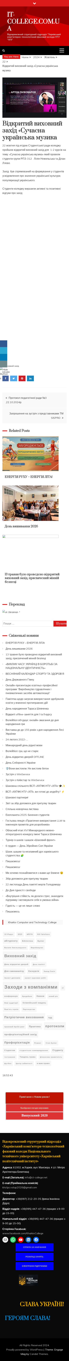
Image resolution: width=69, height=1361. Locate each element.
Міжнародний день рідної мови (24, 745)
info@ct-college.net (36, 1177)
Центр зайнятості (24, 1063)
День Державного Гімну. (20, 679)
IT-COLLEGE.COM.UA (33, 22)
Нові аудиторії (11, 1003)
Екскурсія (33, 971)
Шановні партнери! (17, 797)
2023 (20, 934)
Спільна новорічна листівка (22, 809)
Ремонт (37, 1043)
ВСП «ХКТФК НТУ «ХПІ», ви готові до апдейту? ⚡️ (35, 791)
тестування (9, 1057)
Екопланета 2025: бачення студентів (27, 814)
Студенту (57, 1050)
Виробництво (37, 948)
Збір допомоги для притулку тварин (27, 878)
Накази (40, 996)
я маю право (43, 1063)
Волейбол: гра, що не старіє (22, 751)
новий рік (53, 996)
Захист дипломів (12, 978)
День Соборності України (20, 762)
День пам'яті (39, 964)
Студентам (9, 1050)
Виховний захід (12, 366)
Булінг (41, 941)
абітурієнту (11, 940)
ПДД (50, 1018)
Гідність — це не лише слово (23, 905)
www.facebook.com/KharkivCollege (22, 1233)
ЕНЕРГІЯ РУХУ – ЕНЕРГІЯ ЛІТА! (28, 477)
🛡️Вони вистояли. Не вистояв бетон (27, 768)
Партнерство (29, 1009)
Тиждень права (27, 1057)
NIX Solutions (43, 934)
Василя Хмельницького (15, 948)
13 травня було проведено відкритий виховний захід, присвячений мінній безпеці (32, 578)
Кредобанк (27, 996)
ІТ (63, 988)
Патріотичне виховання (24, 1017)
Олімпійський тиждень (34, 1003)
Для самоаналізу (14, 971)
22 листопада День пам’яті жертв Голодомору (33, 884)
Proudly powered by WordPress (24, 1349)
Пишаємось (13, 911)
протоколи (54, 1026)
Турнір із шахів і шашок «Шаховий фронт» (30, 840)
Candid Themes (39, 1354)
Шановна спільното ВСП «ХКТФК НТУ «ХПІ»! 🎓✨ (35, 785)
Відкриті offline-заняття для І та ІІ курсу (29, 714)
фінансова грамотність (51, 1057)
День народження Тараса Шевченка (27, 708)
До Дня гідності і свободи (21, 890)
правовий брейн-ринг (14, 1027)
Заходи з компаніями (30, 987)
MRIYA (30, 934)
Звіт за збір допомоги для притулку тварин (31, 803)
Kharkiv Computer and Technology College (32, 922)
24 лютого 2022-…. (17, 739)
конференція (11, 996)
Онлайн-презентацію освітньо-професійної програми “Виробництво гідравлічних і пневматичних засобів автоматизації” (31, 689)
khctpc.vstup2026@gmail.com (19, 1187)
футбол (7, 1063)
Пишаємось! (13, 861)
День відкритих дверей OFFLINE (25, 756)
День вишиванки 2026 (21, 526)
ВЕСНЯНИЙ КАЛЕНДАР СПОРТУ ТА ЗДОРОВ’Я (35, 673)
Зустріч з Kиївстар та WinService (25, 780)
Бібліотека (27, 941)
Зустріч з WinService (18, 774)
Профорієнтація (17, 1042)
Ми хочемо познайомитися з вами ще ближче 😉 (34, 872)
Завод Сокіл (49, 971)
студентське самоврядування (34, 1050)
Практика (35, 1026)
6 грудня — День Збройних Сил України (29, 845)
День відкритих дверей (16, 964)
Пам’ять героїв (11, 1009)
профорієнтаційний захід (20, 1034)
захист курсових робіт (35, 978)
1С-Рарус (8, 934)
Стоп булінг (51, 1043)
